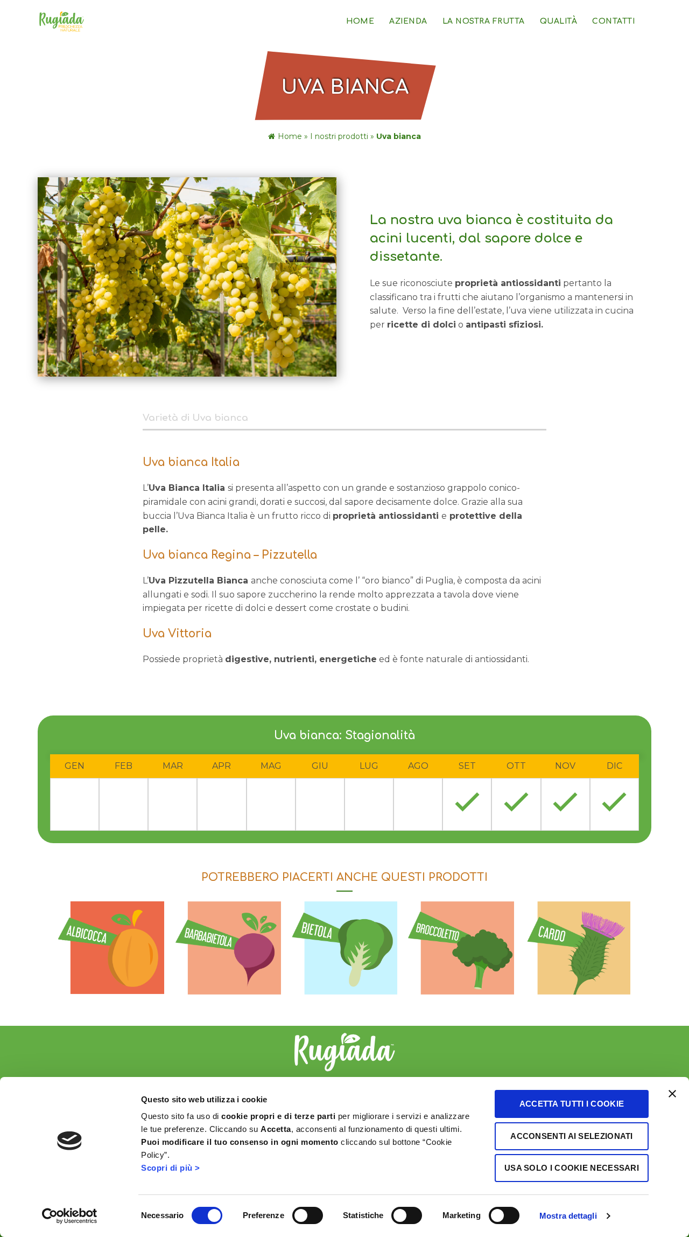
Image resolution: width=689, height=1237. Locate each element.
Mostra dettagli (568, 1215)
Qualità (559, 21)
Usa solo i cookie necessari (571, 1167)
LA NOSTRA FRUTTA (483, 21)
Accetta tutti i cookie (571, 1103)
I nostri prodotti (339, 136)
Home (360, 21)
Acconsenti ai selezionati (571, 1136)
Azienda (408, 21)
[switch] (307, 1215)
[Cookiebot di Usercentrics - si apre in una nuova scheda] (70, 1216)
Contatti (613, 21)
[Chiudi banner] (672, 1093)
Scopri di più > (170, 1167)
